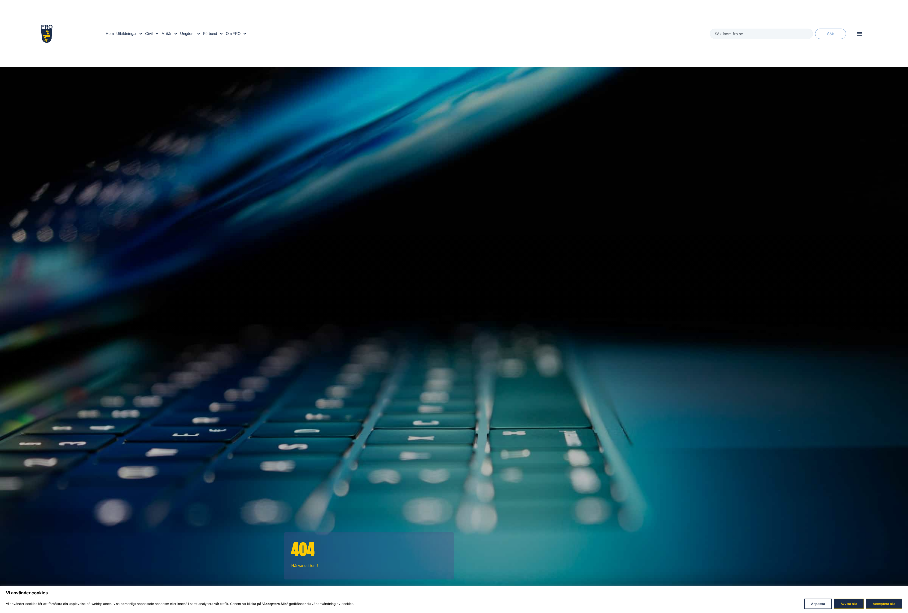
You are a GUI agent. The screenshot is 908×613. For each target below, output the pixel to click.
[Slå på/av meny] (860, 34)
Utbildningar (126, 34)
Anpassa (818, 604)
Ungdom (187, 34)
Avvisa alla (849, 604)
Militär (166, 34)
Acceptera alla (884, 604)
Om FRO (233, 34)
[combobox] (761, 34)
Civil (149, 34)
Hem (110, 34)
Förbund (210, 34)
